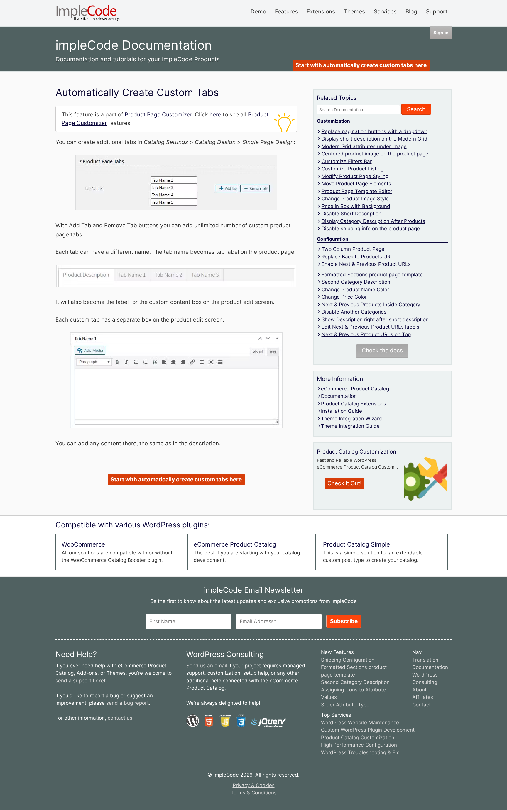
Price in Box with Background (356, 206)
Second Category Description (356, 282)
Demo (258, 11)
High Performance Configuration (359, 745)
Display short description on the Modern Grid (374, 139)
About (419, 690)
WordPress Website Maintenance (360, 723)
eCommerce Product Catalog (355, 389)
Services (385, 11)
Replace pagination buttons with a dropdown (374, 131)
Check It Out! (344, 483)
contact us (120, 718)
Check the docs (382, 350)
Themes (354, 11)
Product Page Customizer (158, 114)
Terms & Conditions (254, 793)
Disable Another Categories (354, 312)
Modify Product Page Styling (355, 176)
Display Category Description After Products (373, 221)
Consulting (424, 682)
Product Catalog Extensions (353, 404)
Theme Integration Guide (350, 426)
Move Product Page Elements (356, 184)
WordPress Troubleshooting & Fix (360, 752)
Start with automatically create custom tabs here (361, 65)
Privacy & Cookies (254, 785)
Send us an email (206, 666)
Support (436, 11)
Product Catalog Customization (357, 737)
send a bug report (127, 703)
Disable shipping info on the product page (371, 228)
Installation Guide (341, 411)
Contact (421, 705)
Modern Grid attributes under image (364, 146)
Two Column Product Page (353, 249)
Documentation (339, 396)
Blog (411, 11)
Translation (425, 660)
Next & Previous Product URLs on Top (366, 334)
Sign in (441, 32)
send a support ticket (80, 681)
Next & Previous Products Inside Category (371, 304)
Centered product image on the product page (375, 154)
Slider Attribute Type (345, 705)
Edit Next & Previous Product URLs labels (370, 327)
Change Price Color (344, 297)
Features (286, 11)
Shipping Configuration (347, 660)
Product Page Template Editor (357, 191)
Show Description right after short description (375, 319)
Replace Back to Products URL (357, 257)
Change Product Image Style (355, 199)
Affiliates (422, 697)
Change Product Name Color (355, 289)
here (215, 114)
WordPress (425, 675)
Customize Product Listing (352, 169)
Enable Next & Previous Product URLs (366, 264)
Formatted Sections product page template (372, 275)
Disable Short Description (351, 214)
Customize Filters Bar (347, 161)
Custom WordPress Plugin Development (368, 730)
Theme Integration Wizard (351, 419)
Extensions (321, 11)
